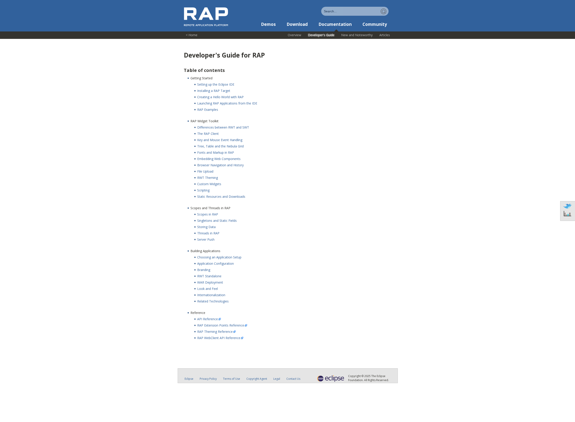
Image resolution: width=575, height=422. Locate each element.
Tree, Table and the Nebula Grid (220, 146)
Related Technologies (213, 301)
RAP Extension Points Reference (220, 325)
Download (297, 24)
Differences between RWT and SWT (223, 127)
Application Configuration (215, 263)
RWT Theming (207, 177)
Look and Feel (207, 289)
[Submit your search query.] (383, 11)
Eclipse (189, 379)
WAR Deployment (210, 282)
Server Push (206, 239)
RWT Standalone (209, 276)
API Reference (207, 319)
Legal (276, 379)
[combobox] (355, 11)
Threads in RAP (208, 233)
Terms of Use (231, 379)
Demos (268, 24)
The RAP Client (208, 133)
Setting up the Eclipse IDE (215, 84)
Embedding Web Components (219, 159)
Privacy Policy (208, 379)
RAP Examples (207, 109)
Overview (294, 35)
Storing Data (206, 227)
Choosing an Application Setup (219, 257)
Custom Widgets (209, 184)
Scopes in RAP (207, 214)
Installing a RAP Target (213, 91)
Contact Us (293, 379)
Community (375, 24)
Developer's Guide (321, 35)
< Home (191, 35)
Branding (203, 270)
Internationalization (211, 295)
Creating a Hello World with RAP (220, 97)
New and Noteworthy (357, 35)
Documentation (335, 24)
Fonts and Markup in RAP (215, 152)
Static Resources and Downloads (221, 196)
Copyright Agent (256, 379)
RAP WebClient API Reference (218, 338)
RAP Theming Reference (215, 331)
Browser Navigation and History (220, 165)
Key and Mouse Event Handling (219, 140)
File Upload (205, 171)
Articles (384, 35)
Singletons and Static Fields (217, 220)
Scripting (203, 190)
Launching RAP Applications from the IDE (227, 103)
